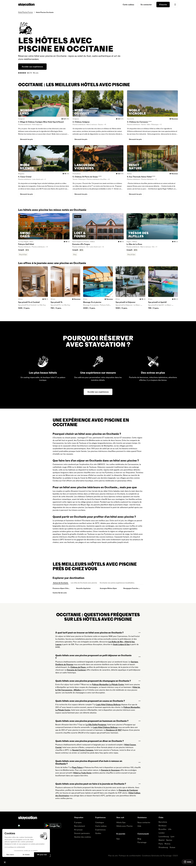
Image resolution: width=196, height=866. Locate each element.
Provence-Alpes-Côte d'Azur (61, 588)
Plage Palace (77, 767)
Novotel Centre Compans (82, 750)
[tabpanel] (98, 590)
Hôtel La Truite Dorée (83, 773)
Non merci (10, 854)
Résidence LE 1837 (114, 730)
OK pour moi (42, 854)
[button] (4, 862)
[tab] (61, 583)
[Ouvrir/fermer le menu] (175, 4)
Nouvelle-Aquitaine (83, 588)
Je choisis (26, 854)
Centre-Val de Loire (60, 593)
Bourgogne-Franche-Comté (130, 588)
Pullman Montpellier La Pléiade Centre (108, 684)
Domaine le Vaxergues (110, 770)
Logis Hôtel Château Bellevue (108, 704)
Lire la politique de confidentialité (15, 847)
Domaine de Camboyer (76, 670)
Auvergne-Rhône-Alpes (108, 588)
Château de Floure (78, 667)
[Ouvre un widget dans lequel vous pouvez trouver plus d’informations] (187, 862)
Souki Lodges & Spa (121, 644)
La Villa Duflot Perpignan (96, 724)
